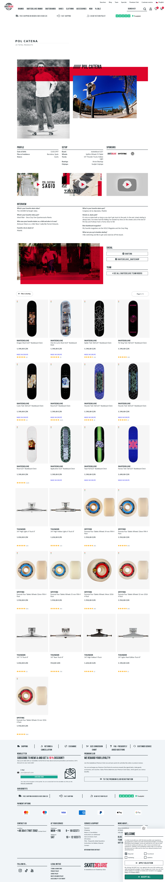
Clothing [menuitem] (70, 9)
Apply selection (146, 863)
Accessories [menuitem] (81, 9)
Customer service (147, 2)
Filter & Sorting (26, 294)
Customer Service (144, 746)
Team (116, 2)
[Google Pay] (138, 813)
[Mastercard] (26, 813)
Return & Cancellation (90, 832)
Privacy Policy (55, 871)
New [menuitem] (90, 9)
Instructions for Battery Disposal (93, 843)
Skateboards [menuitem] (50, 9)
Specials (123, 2)
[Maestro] (45, 813)
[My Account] (150, 9)
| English (161, 2)
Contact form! (42, 831)
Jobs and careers (123, 832)
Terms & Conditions (56, 869)
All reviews (87, 839)
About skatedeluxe (123, 828)
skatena (128, 254)
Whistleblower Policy (57, 876)
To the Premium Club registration (118, 779)
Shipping (24, 746)
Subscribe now (39, 777)
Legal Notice (56, 864)
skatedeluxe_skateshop (128, 259)
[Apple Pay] (119, 813)
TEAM (120, 840)
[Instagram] (20, 871)
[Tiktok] (26, 871)
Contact (86, 845)
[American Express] (82, 813)
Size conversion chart (90, 837)
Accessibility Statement (58, 879)
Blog (110, 2)
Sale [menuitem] (99, 9)
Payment (86, 828)
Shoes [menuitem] (61, 9)
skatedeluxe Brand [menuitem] (35, 9)
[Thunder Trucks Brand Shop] (132, 157)
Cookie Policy (54, 874)
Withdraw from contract (92, 850)
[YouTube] (32, 871)
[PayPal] (101, 813)
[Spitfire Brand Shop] (122, 157)
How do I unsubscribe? (26, 783)
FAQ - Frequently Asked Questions (94, 841)
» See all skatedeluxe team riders (127, 273)
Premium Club (134, 2)
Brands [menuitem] (21, 9)
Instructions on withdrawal (92, 834)
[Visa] (63, 813)
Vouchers (103, 2)
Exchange (72, 746)
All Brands (121, 830)
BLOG (120, 837)
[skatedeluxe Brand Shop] (112, 157)
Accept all (146, 877)
